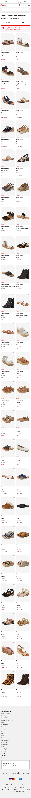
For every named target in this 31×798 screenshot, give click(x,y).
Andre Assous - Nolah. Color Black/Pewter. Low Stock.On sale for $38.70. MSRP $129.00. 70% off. (23, 510)
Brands (3, 735)
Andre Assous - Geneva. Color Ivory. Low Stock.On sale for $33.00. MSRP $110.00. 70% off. (23, 452)
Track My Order (5, 749)
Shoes (28, 789)
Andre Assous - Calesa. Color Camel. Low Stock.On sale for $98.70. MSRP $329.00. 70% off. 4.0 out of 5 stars (23, 365)
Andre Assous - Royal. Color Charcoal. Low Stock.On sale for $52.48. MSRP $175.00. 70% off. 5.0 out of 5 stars (23, 278)
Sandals (9, 791)
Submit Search (29, 10)
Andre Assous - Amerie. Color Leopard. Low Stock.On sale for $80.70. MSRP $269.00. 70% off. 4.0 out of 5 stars (8, 684)
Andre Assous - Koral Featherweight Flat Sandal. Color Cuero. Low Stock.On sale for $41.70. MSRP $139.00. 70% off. (8, 336)
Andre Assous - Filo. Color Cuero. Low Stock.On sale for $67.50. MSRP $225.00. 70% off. (23, 539)
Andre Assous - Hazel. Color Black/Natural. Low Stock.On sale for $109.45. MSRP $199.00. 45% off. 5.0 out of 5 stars (23, 162)
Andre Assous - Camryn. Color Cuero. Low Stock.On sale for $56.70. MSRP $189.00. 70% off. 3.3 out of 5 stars (8, 394)
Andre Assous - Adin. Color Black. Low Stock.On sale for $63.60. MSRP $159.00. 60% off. (8, 220)
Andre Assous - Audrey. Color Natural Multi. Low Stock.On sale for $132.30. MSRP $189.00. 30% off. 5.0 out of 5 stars (23, 133)
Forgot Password (5, 713)
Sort (23, 22)
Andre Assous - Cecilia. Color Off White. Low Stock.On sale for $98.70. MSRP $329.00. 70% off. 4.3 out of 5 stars (8, 365)
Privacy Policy (14, 773)
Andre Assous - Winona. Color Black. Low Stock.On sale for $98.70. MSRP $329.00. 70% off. (8, 597)
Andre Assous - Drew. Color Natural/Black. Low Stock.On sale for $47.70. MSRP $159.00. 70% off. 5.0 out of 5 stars (8, 626)
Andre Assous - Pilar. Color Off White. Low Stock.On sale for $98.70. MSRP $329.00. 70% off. (23, 336)
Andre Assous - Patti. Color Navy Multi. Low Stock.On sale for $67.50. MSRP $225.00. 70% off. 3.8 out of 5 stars (8, 539)
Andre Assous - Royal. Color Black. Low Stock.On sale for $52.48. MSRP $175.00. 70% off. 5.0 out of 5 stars (8, 307)
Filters (9, 22)
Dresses (13, 791)
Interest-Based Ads (24, 773)
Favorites (23, 5)
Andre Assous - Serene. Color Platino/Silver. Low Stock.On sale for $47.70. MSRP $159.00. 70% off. (23, 568)
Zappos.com (4, 789)
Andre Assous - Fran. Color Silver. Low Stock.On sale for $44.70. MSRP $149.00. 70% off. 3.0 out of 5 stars (8, 481)
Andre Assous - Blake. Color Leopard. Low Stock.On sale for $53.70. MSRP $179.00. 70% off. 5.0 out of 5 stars (23, 249)
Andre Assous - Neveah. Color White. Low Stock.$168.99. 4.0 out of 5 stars (23, 46)
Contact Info (4, 724)
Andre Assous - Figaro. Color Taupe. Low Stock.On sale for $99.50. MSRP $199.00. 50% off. (23, 191)
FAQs (2, 722)
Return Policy (4, 718)
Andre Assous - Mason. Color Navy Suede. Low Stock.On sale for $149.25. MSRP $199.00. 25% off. (8, 133)
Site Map (3, 755)
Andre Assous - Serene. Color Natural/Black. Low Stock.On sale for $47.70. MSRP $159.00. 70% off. (8, 568)
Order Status (4, 744)
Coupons (3, 757)
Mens (2, 731)
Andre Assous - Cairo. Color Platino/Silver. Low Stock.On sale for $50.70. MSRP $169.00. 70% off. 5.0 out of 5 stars (8, 423)
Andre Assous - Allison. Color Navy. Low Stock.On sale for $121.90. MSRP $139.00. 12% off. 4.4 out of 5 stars (8, 104)
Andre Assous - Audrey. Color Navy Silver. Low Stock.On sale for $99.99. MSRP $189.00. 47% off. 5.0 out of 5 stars (8, 191)
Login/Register (5, 740)
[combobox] (15, 9)
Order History (5, 746)
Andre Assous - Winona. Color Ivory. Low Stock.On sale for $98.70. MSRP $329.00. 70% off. (23, 597)
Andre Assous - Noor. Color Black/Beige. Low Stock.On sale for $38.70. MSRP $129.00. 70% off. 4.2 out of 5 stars (8, 452)
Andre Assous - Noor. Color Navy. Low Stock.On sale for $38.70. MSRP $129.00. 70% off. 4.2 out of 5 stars (23, 481)
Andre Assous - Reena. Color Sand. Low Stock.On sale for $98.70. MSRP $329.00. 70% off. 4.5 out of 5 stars (23, 626)
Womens (3, 729)
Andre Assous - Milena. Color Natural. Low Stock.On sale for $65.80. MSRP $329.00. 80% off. (23, 655)
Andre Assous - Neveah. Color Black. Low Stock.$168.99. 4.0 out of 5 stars (8, 75)
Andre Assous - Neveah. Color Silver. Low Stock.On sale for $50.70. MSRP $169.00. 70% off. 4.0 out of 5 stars (8, 249)
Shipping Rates (5, 716)
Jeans (17, 791)
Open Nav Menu (29, 5)
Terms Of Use (5, 773)
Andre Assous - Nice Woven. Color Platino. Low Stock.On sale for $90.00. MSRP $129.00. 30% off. (8, 162)
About (3, 753)
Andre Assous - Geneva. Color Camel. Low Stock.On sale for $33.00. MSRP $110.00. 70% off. (23, 423)
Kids (2, 733)
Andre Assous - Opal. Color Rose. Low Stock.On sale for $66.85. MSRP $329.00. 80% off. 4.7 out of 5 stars (8, 655)
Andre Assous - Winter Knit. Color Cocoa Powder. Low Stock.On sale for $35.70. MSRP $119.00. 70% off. (23, 684)
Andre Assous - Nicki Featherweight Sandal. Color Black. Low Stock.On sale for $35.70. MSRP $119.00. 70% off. (8, 278)
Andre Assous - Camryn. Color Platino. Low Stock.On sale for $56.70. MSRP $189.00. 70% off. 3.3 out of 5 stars (23, 394)
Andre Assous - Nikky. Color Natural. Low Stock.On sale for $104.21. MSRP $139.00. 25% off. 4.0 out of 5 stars (23, 104)
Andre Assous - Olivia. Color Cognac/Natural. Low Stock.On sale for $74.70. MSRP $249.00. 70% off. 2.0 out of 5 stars (8, 510)
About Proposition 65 (7, 720)
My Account (19, 5)
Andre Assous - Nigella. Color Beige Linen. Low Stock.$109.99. (8, 46)
